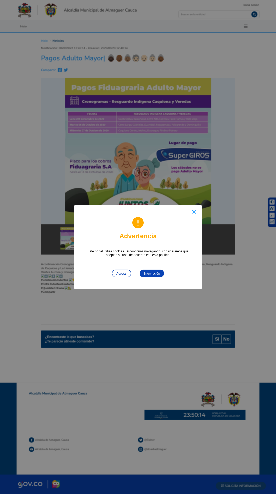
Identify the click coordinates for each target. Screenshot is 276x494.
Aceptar (121, 273)
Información (152, 273)
